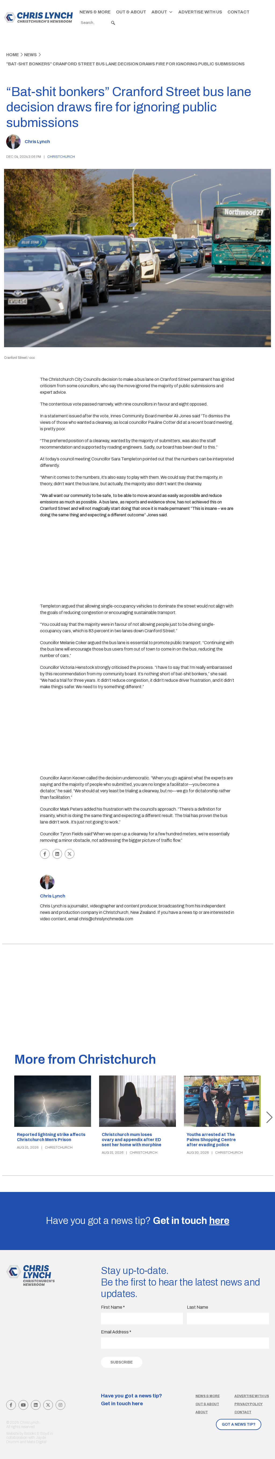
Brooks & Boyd (36, 1434)
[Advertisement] (137, 561)
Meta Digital (36, 1442)
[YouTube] (23, 1405)
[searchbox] (98, 23)
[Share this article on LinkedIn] (57, 854)
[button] (113, 23)
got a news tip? (238, 1424)
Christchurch (61, 157)
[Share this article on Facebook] (45, 854)
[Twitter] (48, 1405)
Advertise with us (251, 1396)
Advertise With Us (200, 12)
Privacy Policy (248, 1404)
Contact (238, 12)
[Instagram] (60, 1405)
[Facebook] (11, 1405)
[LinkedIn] (36, 1405)
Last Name (197, 1307)
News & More (95, 12)
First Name (113, 1307)
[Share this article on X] (69, 854)
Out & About (131, 12)
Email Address (116, 1332)
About (159, 12)
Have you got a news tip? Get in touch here (131, 1399)
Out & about (207, 1404)
